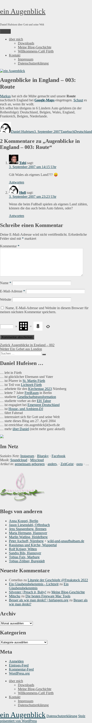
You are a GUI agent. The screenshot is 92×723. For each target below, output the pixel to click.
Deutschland (83, 131)
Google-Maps (44, 100)
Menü (5, 31)
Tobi (22, 163)
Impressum (25, 59)
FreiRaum (32, 393)
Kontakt (14, 55)
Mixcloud (37, 460)
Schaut (78, 100)
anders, (53, 464)
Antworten (16, 182)
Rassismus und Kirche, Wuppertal (33, 545)
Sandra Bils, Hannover (25, 553)
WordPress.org (19, 673)
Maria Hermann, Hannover (28, 533)
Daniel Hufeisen (22, 131)
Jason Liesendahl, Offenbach (29, 525)
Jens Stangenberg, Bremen (27, 529)
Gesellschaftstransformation (36, 397)
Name (5, 283)
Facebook (58, 456)
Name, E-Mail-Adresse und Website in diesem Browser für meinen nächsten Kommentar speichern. (44, 310)
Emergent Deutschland (43, 405)
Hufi (22, 192)
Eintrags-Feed (19, 665)
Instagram (27, 456)
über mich (16, 39)
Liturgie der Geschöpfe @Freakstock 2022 (58, 580)
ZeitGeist (67, 464)
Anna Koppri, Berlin (23, 521)
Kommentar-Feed (21, 669)
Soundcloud (18, 460)
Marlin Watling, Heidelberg (28, 537)
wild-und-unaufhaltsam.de (65, 541)
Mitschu (14, 596)
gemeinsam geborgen (30, 464)
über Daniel (21, 429)
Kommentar (9, 246)
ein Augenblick (23, 11)
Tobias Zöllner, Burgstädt (27, 561)
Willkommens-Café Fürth (36, 51)
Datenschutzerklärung (33, 63)
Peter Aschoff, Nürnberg (26, 541)
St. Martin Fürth (34, 381)
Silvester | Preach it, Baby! (27, 592)
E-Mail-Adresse (12, 291)
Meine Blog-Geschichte (34, 47)
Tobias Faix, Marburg (24, 557)
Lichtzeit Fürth (31, 385)
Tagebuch (67, 131)
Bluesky (43, 456)
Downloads (26, 43)
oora (79, 464)
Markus (5, 96)
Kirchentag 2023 (40, 389)
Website (5, 299)
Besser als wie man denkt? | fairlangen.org (38, 600)
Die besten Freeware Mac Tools (47, 596)
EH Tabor (44, 401)
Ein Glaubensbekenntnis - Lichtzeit (34, 584)
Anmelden (16, 661)
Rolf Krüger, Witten (23, 549)
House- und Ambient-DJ (25, 409)
